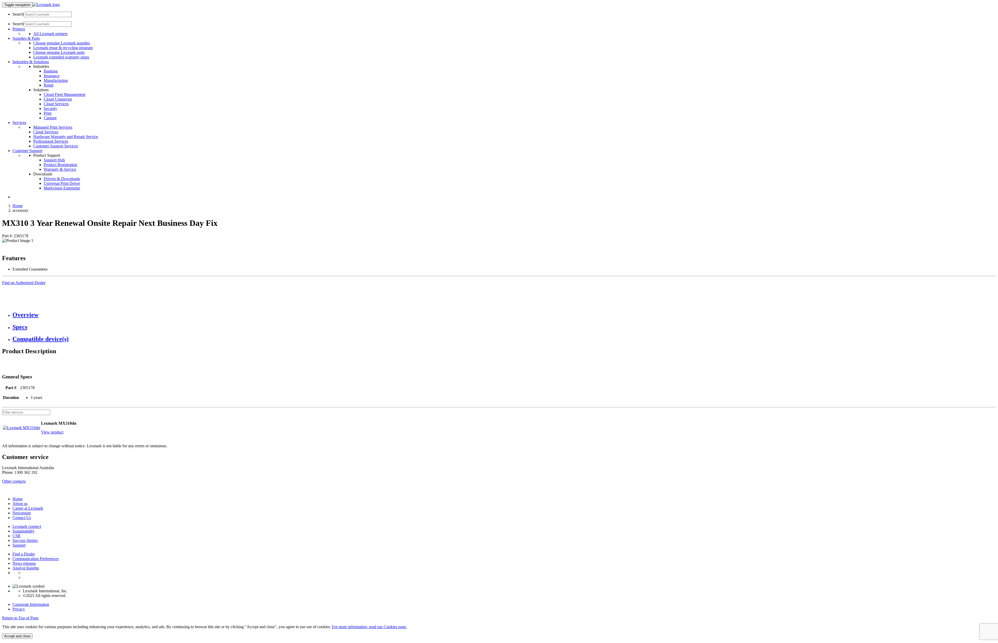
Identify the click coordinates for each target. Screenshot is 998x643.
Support (18, 545)
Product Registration (60, 164)
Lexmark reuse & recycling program (63, 47)
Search (18, 14)
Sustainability (23, 531)
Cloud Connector (58, 99)
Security (50, 108)
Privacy (18, 609)
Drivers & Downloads (62, 178)
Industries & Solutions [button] (30, 62)
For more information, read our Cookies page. (369, 627)
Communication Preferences (35, 558)
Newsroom (21, 513)
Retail (48, 85)
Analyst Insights (25, 568)
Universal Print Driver (62, 183)
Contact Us (21, 517)
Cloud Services (56, 104)
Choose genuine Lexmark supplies (61, 43)
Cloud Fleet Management (64, 94)
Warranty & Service (60, 169)
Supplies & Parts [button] (26, 38)
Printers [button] (18, 29)
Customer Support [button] (27, 150)
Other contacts (14, 481)
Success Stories (25, 540)
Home (17, 206)
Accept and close (17, 636)
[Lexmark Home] (46, 4)
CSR (16, 536)
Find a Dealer (23, 554)
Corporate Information (30, 604)
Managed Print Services (52, 127)
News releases (24, 563)
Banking (51, 71)
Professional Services (50, 141)
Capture (50, 118)
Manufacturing (56, 80)
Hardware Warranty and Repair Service (65, 136)
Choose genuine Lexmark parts (58, 52)
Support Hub (54, 160)
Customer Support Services (55, 146)
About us (20, 503)
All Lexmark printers (50, 33)
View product (52, 432)
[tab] (504, 314)
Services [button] (19, 122)
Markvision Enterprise (62, 188)
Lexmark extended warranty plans (61, 57)
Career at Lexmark (27, 508)
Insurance (52, 76)
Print (47, 113)
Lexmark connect (26, 526)
